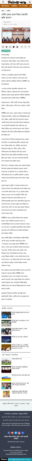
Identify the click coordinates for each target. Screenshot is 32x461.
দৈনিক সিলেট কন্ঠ (7, 22)
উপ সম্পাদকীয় (23, 6)
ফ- (25, 47)
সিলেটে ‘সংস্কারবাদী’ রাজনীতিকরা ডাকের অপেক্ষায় (20, 368)
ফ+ (22, 47)
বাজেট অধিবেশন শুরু (17, 359)
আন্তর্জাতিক (14, 6)
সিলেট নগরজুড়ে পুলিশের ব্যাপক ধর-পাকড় (20, 313)
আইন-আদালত (5, 6)
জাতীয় (8, 11)
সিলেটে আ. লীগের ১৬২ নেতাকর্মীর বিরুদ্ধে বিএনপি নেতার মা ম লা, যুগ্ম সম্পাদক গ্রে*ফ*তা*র (20, 346)
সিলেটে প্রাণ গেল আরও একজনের (20, 337)
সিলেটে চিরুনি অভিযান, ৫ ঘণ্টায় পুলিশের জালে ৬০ (19, 329)
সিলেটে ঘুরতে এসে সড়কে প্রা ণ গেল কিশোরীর (20, 321)
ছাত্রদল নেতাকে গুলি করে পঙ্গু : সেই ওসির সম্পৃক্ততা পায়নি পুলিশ (20, 384)
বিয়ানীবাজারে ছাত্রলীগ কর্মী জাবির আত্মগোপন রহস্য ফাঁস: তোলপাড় (19, 392)
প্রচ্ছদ (2, 11)
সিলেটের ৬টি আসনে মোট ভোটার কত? (21, 375)
